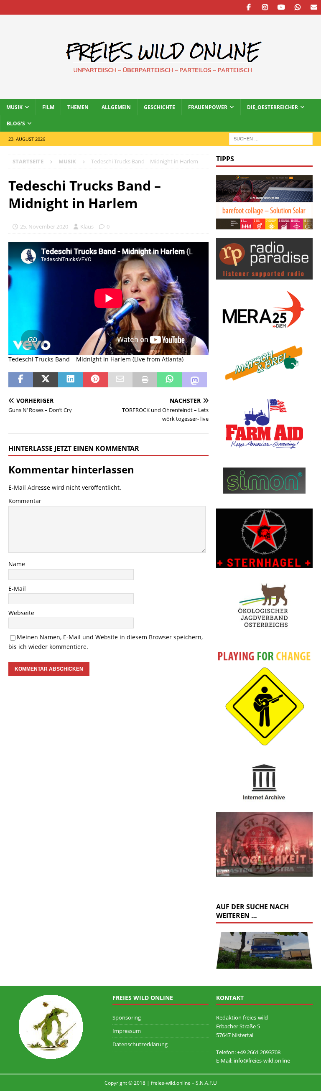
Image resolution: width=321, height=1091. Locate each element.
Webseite (21, 613)
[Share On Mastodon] (194, 379)
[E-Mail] (313, 7)
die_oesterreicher (272, 107)
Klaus (87, 226)
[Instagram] (264, 7)
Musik (14, 107)
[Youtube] (281, 7)
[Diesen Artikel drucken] (144, 379)
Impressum (126, 1031)
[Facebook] (248, 7)
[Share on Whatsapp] (169, 379)
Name (16, 564)
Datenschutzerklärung (140, 1044)
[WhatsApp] (297, 7)
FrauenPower (207, 107)
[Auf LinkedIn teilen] (70, 379)
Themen (78, 107)
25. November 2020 (44, 226)
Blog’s (16, 123)
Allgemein (116, 107)
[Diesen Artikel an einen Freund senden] (120, 379)
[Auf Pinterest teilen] (95, 379)
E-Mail (17, 589)
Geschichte (159, 107)
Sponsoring (126, 1017)
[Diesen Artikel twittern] (45, 379)
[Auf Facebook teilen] (20, 379)
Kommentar (24, 501)
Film (48, 107)
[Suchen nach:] (271, 138)
